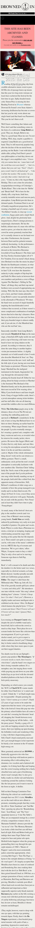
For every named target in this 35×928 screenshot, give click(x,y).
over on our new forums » (22, 41)
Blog (28, 18)
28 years (20, 104)
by (8, 74)
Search (31, 22)
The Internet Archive (26, 45)
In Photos (22, 18)
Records (8, 18)
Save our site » (17, 13)
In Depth (15, 18)
